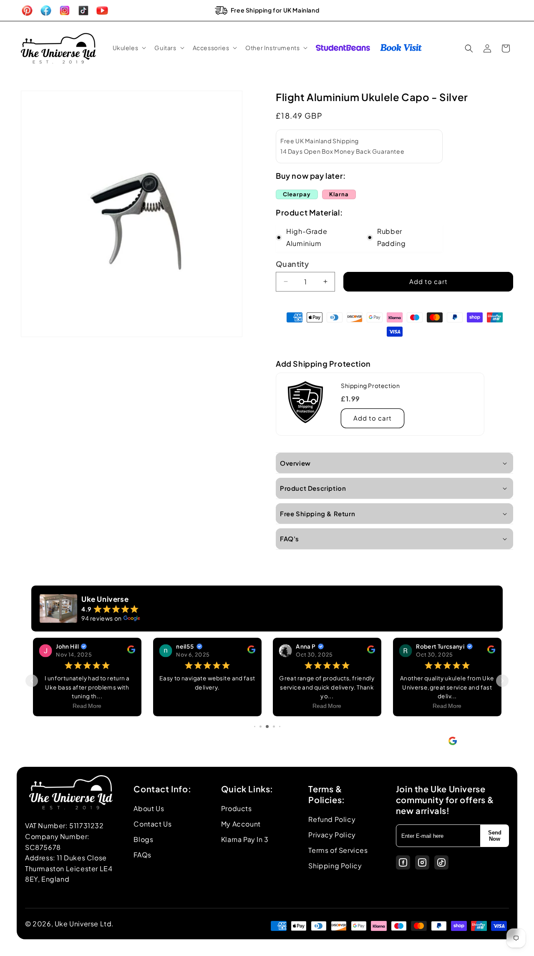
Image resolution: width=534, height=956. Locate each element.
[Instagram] (422, 862)
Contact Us (152, 823)
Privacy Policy (331, 834)
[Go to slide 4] (260, 726)
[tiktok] (441, 862)
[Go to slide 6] (274, 726)
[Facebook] (403, 862)
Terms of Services (338, 850)
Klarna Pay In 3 (245, 839)
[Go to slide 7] (279, 726)
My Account (241, 823)
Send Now (494, 835)
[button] (129, 47)
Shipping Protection (370, 385)
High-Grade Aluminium (306, 237)
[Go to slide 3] (254, 726)
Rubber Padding (391, 237)
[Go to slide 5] (267, 726)
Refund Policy (331, 819)
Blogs (143, 839)
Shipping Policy (335, 865)
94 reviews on (101, 618)
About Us (149, 808)
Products (236, 808)
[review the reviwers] (131, 650)
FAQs (142, 854)
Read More (87, 705)
